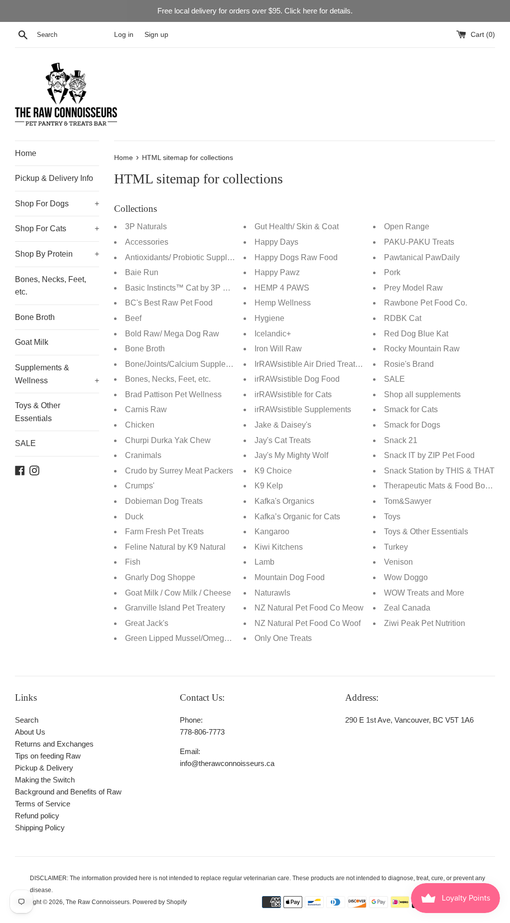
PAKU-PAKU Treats (419, 242)
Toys (392, 516)
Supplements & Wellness (57, 374)
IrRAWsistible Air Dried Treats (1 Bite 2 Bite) (332, 364)
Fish (132, 562)
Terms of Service (42, 803)
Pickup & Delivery (44, 768)
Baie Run (141, 272)
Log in (123, 34)
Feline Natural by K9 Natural (175, 547)
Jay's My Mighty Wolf (291, 455)
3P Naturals (146, 226)
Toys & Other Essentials (37, 412)
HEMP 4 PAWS (282, 288)
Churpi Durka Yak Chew (168, 440)
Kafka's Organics (284, 501)
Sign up (156, 34)
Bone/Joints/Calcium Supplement (184, 364)
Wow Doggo (406, 577)
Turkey (396, 547)
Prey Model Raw (413, 288)
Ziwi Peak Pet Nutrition (424, 623)
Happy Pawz (277, 272)
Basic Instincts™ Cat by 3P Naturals (189, 288)
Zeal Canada (407, 608)
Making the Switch (45, 779)
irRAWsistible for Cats (293, 394)
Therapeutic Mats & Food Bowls (440, 485)
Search (26, 720)
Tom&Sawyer (407, 501)
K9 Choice (273, 470)
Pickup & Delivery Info (54, 178)
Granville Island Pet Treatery (175, 608)
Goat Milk (31, 342)
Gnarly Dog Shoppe (160, 577)
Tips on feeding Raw (48, 756)
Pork (392, 272)
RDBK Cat (402, 318)
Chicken (139, 425)
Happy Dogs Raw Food (296, 257)
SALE (25, 443)
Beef (133, 318)
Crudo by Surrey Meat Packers (179, 470)
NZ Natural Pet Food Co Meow (309, 608)
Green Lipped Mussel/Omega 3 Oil (186, 638)
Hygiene (269, 318)
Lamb (264, 562)
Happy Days (276, 242)
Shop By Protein (57, 254)
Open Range (406, 226)
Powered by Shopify (159, 902)
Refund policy (37, 815)
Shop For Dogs (57, 203)
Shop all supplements (422, 394)
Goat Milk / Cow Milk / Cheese (178, 593)
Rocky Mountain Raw (422, 348)
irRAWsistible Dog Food (297, 379)
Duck (134, 516)
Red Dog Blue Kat (416, 333)
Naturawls (272, 593)
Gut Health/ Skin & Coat (297, 226)
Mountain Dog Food (290, 577)
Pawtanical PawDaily (422, 257)
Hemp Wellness (283, 303)
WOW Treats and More (424, 593)
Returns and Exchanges (54, 744)
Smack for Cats (411, 409)
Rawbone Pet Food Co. (425, 303)
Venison (398, 562)
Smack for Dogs (412, 425)
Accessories (146, 242)
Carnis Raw (146, 409)
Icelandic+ (273, 333)
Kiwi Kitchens (279, 547)
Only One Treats (283, 638)
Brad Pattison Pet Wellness (173, 394)
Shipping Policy (40, 827)
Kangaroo (272, 531)
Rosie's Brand (409, 364)
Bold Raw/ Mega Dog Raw (172, 333)
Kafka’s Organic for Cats (297, 516)
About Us (30, 732)
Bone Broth (35, 317)
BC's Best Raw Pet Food (169, 303)
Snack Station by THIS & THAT (439, 470)
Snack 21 (400, 440)
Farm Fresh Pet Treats (164, 531)
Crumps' (139, 485)
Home (25, 153)
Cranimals (143, 455)
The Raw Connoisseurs (97, 902)
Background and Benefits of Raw (68, 791)
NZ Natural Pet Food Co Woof (308, 623)
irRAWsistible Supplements (303, 409)
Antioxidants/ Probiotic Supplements (189, 257)
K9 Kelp (269, 485)
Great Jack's (146, 623)
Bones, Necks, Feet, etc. (50, 286)
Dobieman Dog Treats (164, 501)
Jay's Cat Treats (283, 440)
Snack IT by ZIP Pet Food (429, 455)
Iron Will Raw (278, 348)
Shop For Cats (57, 228)
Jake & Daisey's (283, 425)
